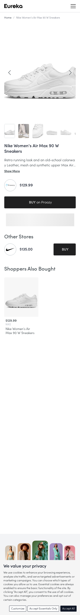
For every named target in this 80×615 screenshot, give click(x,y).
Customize (17, 608)
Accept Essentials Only (43, 608)
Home (8, 17)
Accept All (68, 608)
